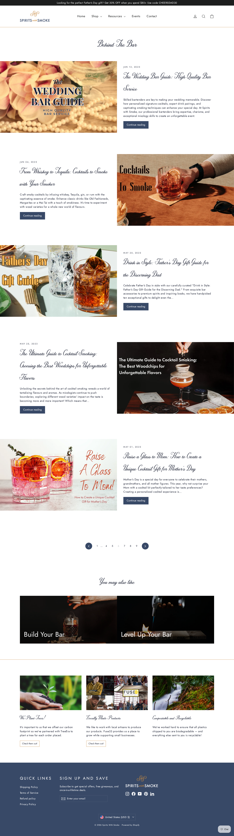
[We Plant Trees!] (51, 693)
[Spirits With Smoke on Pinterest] (146, 794)
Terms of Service (29, 793)
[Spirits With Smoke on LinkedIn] (152, 794)
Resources (115, 16)
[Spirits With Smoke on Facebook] (133, 794)
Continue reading (136, 125)
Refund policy (28, 798)
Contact (152, 16)
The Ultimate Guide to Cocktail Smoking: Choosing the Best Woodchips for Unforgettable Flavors (63, 365)
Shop (95, 16)
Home (81, 16)
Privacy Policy (28, 804)
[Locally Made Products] (117, 693)
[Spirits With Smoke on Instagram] (127, 794)
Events (136, 16)
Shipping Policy (29, 787)
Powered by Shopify (130, 825)
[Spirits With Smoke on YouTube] (140, 794)
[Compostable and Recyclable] (183, 693)
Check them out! (29, 743)
